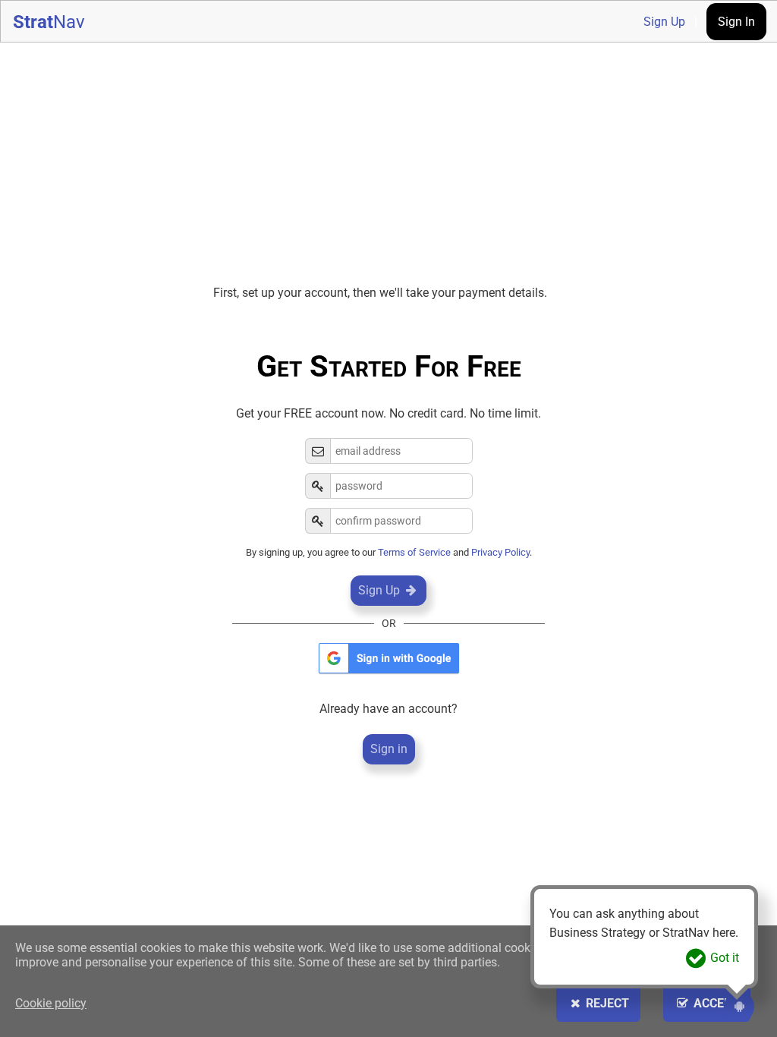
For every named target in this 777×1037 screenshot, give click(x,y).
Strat (49, 22)
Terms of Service (414, 552)
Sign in (388, 749)
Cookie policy (51, 1003)
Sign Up (664, 21)
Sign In (736, 21)
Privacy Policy (500, 552)
